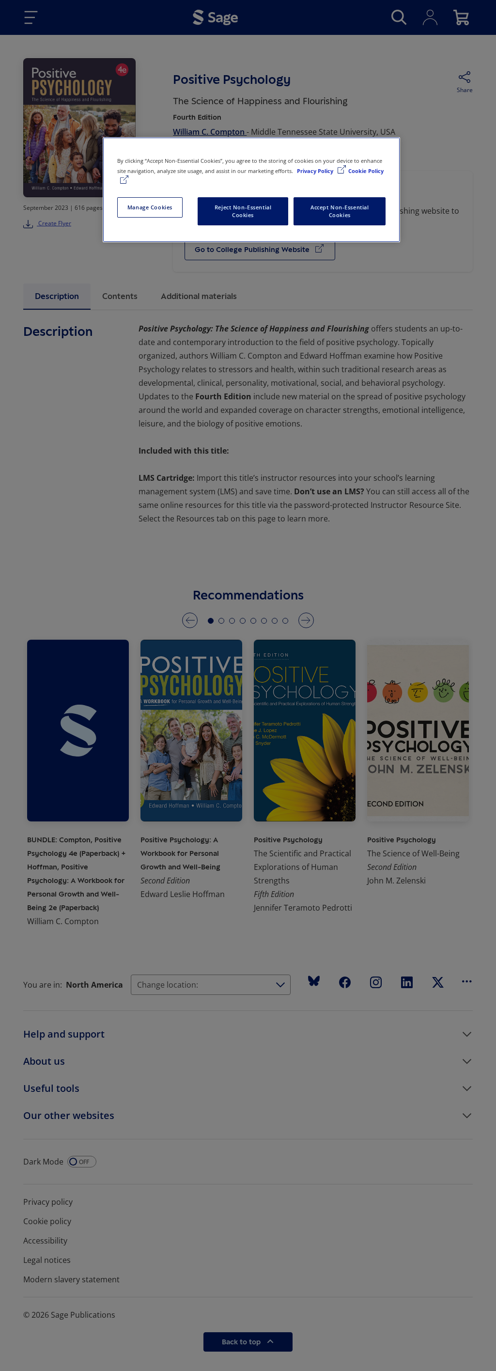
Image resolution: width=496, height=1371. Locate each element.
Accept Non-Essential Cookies (339, 211)
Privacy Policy (316, 170)
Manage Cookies (149, 207)
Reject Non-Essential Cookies (243, 211)
